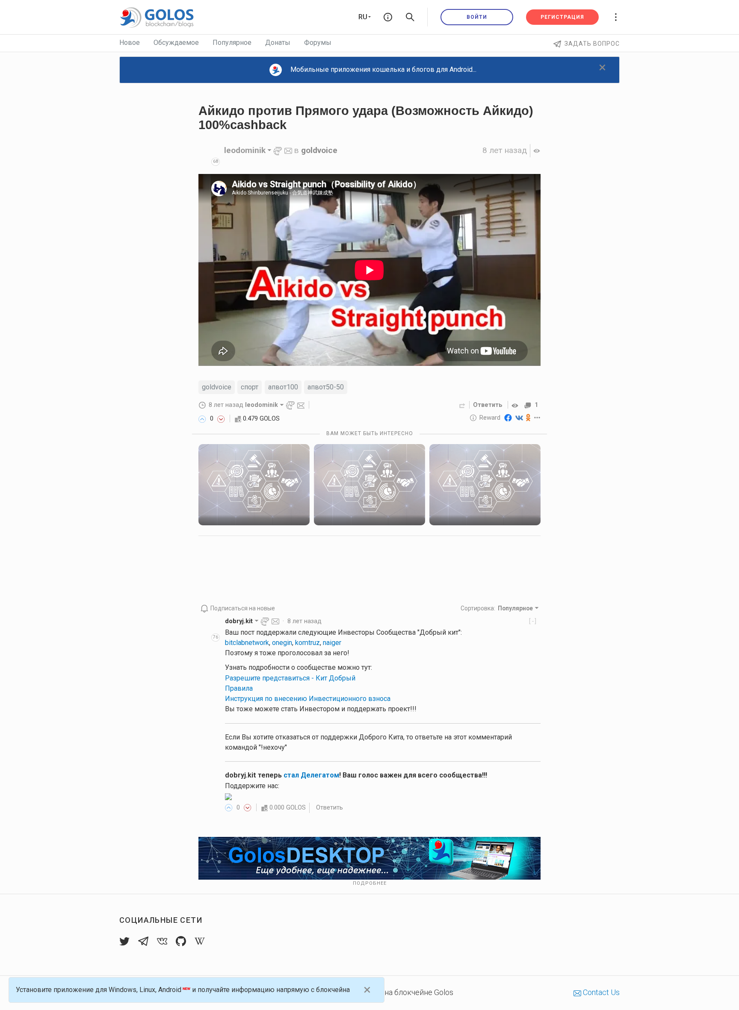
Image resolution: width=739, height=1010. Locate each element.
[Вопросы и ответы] (388, 17)
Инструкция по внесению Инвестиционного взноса (307, 699)
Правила (239, 688)
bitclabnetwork (247, 643)
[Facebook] (508, 417)
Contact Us (600, 992)
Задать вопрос (592, 43)
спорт (249, 387)
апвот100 (283, 387)
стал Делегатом (311, 775)
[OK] (528, 417)
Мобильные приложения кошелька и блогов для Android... (383, 69)
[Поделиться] (462, 404)
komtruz (307, 643)
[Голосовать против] (221, 418)
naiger (332, 643)
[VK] (519, 417)
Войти (477, 17)
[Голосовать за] (202, 418)
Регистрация (562, 17)
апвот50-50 (325, 387)
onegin (282, 643)
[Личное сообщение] (288, 150)
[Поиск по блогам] (410, 17)
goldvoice (319, 150)
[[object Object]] (516, 404)
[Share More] (537, 417)
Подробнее (370, 883)
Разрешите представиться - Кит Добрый (290, 678)
